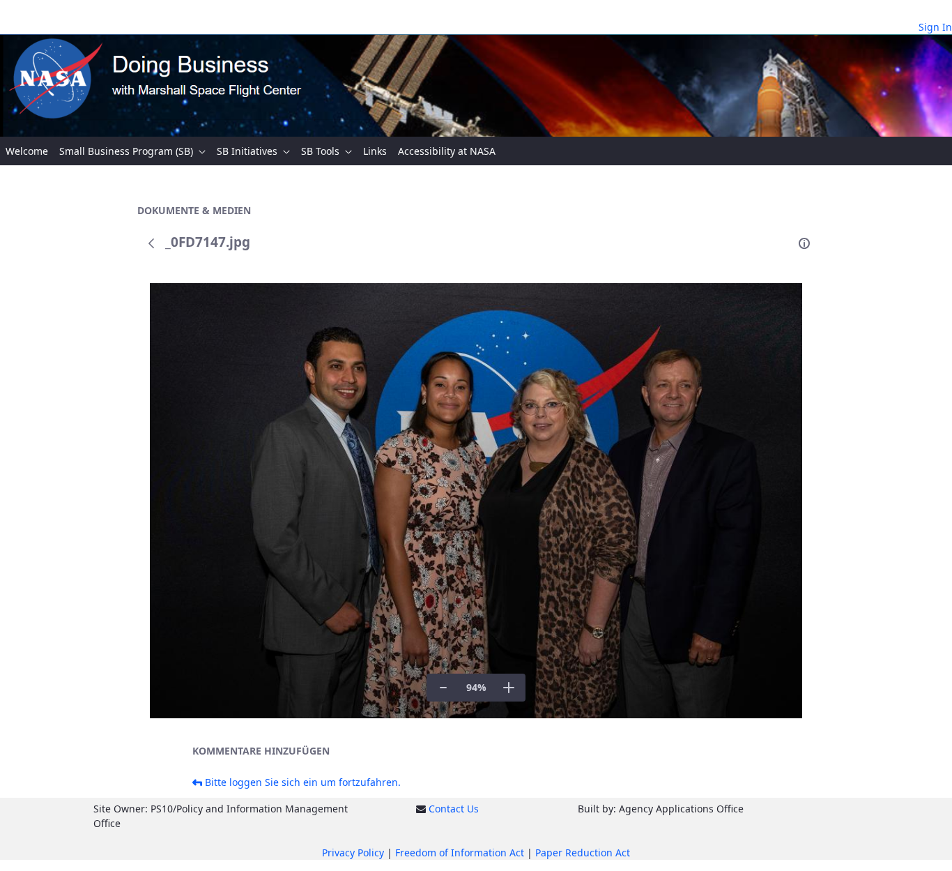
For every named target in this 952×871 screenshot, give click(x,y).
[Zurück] (151, 243)
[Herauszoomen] (443, 688)
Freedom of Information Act (459, 852)
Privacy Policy (353, 852)
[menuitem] (27, 151)
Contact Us (454, 808)
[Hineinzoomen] (509, 688)
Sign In (935, 26)
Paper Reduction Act (582, 852)
